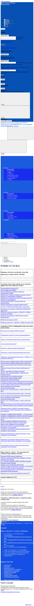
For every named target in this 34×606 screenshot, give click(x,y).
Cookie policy (7, 565)
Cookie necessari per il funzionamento (11, 514)
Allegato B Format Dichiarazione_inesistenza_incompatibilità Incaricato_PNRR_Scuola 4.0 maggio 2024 (17, 467)
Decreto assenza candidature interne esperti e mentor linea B (16, 361)
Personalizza (4, 498)
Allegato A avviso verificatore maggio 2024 (12, 464)
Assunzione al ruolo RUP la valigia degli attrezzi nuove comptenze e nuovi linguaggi (15, 429)
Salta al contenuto (5, 1)
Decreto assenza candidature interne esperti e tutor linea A (16, 363)
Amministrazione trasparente (11, 577)
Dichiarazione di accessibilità (11, 571)
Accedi (3, 29)
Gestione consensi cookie (10, 575)
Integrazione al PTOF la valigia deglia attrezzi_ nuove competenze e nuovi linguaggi (15, 426)
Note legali (7, 566)
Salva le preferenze (13, 520)
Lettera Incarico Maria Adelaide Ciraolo (11, 378)
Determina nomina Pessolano (8, 463)
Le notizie (6, 260)
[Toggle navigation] (14, 146)
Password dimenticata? (7, 42)
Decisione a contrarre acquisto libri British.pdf (13, 348)
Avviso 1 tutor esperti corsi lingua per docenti (12, 371)
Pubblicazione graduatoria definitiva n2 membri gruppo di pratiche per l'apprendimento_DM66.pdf (16, 295)
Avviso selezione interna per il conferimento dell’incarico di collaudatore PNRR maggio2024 (16, 470)
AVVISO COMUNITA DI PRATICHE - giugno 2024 (15, 306)
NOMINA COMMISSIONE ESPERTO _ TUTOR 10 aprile (17, 414)
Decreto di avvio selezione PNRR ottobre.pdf (13, 331)
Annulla (3, 120)
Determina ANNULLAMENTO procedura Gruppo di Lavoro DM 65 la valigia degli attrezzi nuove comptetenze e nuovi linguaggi (16, 410)
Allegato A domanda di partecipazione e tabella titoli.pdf (15, 339)
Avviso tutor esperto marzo (8, 388)
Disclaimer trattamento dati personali (10, 592)
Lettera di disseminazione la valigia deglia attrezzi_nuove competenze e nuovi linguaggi (15, 434)
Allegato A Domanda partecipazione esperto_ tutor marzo (16, 393)
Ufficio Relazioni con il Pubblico (12, 569)
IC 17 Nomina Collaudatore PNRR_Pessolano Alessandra (16, 461)
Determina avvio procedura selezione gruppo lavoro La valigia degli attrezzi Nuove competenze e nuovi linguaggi (16, 440)
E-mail (18, 62)
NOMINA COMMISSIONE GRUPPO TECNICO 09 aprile (17, 416)
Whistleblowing (8, 574)
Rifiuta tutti (14, 498)
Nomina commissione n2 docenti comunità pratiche (14, 304)
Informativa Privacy (9, 568)
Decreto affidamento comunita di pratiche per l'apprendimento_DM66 (12, 292)
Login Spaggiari (13, 68)
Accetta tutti (26, 498)
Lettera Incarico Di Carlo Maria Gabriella (11, 376)
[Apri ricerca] (20, 133)
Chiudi (2, 79)
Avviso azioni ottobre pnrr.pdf (8, 344)
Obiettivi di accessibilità (10, 572)
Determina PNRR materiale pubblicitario (11, 456)
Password (18, 39)
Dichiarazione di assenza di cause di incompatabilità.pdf (15, 335)
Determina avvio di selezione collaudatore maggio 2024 (15, 473)
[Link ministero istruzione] (8, 3)
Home (5, 257)
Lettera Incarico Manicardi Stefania (10, 379)
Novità (6, 259)
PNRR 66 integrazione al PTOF (9, 319)
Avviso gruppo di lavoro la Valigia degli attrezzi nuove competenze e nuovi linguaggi (15, 446)
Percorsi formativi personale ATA (9, 288)
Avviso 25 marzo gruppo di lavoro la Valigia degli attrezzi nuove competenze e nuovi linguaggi (16, 385)
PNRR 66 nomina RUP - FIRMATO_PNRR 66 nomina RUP (17, 322)
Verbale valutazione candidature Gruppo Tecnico (13, 421)
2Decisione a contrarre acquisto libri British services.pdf (15, 352)
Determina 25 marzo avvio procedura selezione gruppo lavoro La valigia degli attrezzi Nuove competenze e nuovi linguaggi (17, 382)
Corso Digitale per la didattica (8, 290)
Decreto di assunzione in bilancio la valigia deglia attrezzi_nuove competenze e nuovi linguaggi (14, 423)
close (2, 153)
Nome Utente (19, 37)
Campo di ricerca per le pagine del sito (11, 241)
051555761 (9, 535)
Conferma (9, 120)
